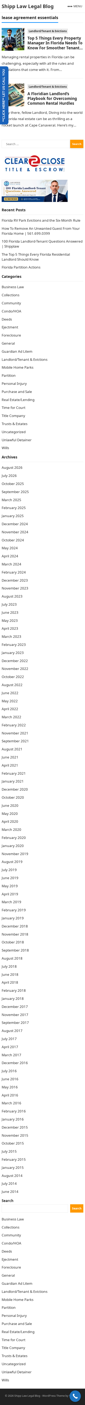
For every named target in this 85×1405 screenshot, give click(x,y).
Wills (5, 447)
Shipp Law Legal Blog (28, 6)
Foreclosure (11, 335)
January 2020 (13, 845)
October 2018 (13, 942)
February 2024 (14, 572)
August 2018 (12, 958)
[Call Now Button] (75, 1396)
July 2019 (9, 869)
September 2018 (15, 950)
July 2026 (9, 475)
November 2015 (15, 1135)
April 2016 (10, 1095)
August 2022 (12, 684)
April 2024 (10, 556)
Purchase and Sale (17, 391)
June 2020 (10, 805)
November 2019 (15, 853)
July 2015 (9, 1151)
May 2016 (10, 1087)
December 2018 (15, 926)
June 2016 (10, 1079)
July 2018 (9, 966)
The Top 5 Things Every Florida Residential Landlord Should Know (36, 257)
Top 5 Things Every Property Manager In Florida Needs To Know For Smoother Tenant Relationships (55, 45)
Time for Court (13, 407)
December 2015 (15, 1127)
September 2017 (15, 1022)
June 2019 (10, 877)
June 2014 (10, 1191)
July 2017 (9, 1038)
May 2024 (10, 548)
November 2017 (15, 1014)
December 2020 (15, 789)
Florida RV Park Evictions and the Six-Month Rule (41, 220)
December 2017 (15, 1006)
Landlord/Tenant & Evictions (48, 31)
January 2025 (13, 515)
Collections (10, 295)
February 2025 (14, 507)
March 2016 (11, 1103)
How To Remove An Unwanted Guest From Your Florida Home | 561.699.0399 (41, 231)
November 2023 (15, 588)
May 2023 (10, 620)
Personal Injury (14, 383)
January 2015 (13, 1167)
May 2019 (10, 886)
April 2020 (10, 821)
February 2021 (14, 773)
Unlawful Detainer (17, 440)
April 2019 (10, 894)
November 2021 (15, 733)
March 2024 (11, 564)
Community (11, 303)
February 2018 (14, 990)
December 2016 (15, 1062)
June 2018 (10, 974)
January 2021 (13, 781)
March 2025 (11, 499)
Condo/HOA (11, 311)
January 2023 (13, 652)
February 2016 (14, 1111)
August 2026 (12, 467)
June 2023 (10, 612)
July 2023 (9, 604)
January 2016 (13, 1119)
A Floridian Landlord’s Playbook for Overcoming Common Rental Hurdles (52, 98)
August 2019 (12, 861)
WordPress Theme (53, 1396)
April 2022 (10, 708)
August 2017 (12, 1030)
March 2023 (11, 636)
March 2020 (11, 829)
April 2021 (10, 765)
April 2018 (10, 982)
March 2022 (11, 717)
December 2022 (15, 660)
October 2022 (13, 676)
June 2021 (10, 757)
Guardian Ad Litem (17, 351)
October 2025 (13, 483)
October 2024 (13, 540)
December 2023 (15, 580)
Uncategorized (14, 431)
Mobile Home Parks (17, 367)
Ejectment (10, 327)
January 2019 (13, 918)
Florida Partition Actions (21, 267)
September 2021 (15, 741)
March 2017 (11, 1055)
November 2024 (15, 532)
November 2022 (15, 668)
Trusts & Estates (14, 423)
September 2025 (15, 491)
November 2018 (15, 934)
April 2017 (10, 1046)
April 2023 (10, 628)
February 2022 (14, 725)
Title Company (13, 415)
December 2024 (15, 523)
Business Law (13, 286)
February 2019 (14, 910)
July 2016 (9, 1070)
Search (7, 1200)
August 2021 (12, 749)
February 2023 (14, 644)
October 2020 (13, 797)
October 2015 (13, 1143)
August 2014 (12, 1175)
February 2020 (14, 837)
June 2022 (10, 692)
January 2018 (13, 998)
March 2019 (11, 901)
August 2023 (12, 596)
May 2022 (10, 701)
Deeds (7, 319)
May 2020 (10, 813)
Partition (9, 375)
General (8, 343)
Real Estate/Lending (18, 399)
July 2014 (9, 1183)
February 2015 (14, 1159)
